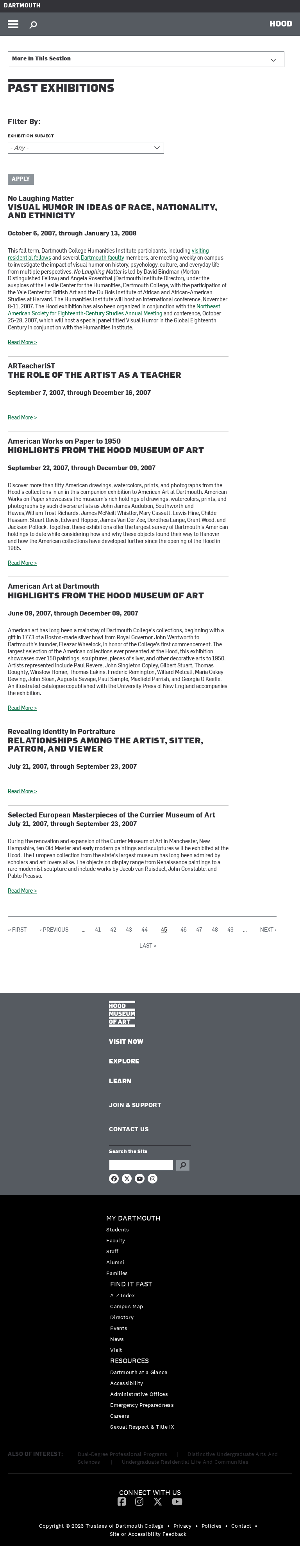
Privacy (182, 1525)
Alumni (115, 1262)
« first (17, 930)
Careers (119, 1415)
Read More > (22, 343)
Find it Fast (131, 1284)
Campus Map (126, 1306)
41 (98, 930)
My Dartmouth (133, 1218)
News (117, 1339)
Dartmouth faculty (102, 258)
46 (183, 930)
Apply (21, 179)
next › (268, 930)
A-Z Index (122, 1295)
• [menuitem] (169, 1525)
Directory (122, 1317)
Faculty (115, 1240)
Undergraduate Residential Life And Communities (185, 1461)
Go (182, 1165)
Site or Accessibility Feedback (148, 1533)
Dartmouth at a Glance (138, 1372)
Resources (129, 1361)
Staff (112, 1251)
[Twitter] (157, 1501)
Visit (116, 1349)
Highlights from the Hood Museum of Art (106, 451)
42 (113, 930)
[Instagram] (139, 1501)
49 (230, 930)
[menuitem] (150, 1246)
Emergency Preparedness (142, 1404)
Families (117, 1273)
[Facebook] (122, 1501)
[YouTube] (177, 1501)
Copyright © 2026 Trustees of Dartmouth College (101, 1525)
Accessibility (126, 1383)
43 (129, 930)
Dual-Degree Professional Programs (123, 1454)
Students (117, 1229)
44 (144, 930)
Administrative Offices (139, 1393)
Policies (211, 1525)
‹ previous (54, 930)
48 (215, 930)
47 (199, 930)
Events (118, 1328)
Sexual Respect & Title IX (142, 1426)
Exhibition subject (31, 135)
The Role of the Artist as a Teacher (95, 375)
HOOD (281, 23)
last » (148, 946)
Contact (241, 1525)
